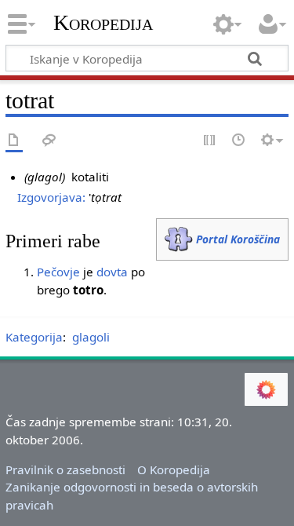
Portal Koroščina (238, 239)
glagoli (91, 337)
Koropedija (103, 23)
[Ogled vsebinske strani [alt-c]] (14, 141)
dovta (112, 271)
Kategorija (34, 337)
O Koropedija (173, 469)
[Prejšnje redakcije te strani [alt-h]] (239, 141)
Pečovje (58, 271)
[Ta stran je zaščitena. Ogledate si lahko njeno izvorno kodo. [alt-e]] (210, 141)
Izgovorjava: (51, 197)
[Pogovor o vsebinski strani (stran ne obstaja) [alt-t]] (49, 141)
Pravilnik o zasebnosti (65, 469)
